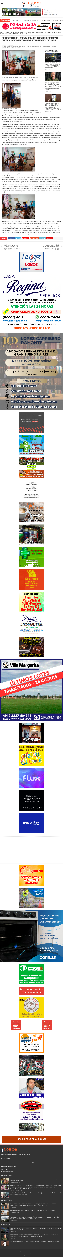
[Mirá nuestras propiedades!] (31, 12)
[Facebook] (30, 1162)
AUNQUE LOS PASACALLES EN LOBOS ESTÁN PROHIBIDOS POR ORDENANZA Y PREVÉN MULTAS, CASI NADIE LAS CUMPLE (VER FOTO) (34, 1217)
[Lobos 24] (31, 4)
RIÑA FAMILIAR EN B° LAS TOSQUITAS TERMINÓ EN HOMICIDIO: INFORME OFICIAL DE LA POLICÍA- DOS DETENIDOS (52, 65)
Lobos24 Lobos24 (7, 43)
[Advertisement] (13, 850)
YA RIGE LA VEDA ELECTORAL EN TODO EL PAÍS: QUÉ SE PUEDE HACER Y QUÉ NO (32, 1210)
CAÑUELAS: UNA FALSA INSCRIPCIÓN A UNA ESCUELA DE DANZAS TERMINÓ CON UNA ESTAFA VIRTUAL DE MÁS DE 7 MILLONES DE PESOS (53, 106)
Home (1, 32)
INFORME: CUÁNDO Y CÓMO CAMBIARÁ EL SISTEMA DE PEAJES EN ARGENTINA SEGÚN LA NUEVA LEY (12, 247)
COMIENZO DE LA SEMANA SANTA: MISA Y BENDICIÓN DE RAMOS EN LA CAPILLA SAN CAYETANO (51, 247)
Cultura (28, 43)
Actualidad (7, 32)
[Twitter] (33, 1162)
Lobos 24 (18, 1251)
